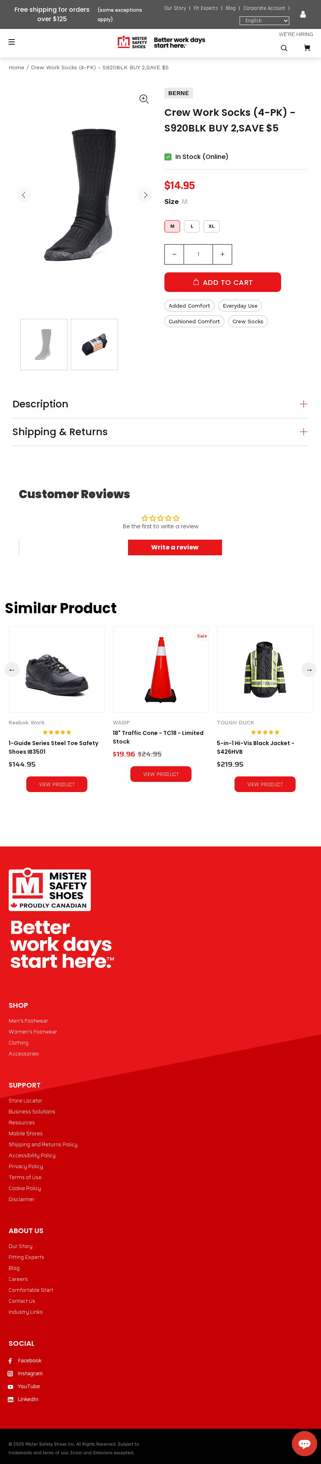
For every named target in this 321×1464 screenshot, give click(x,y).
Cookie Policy (25, 1188)
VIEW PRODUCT (56, 784)
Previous (23, 194)
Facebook (29, 1360)
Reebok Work (27, 722)
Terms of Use (25, 1177)
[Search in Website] (284, 48)
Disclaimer (21, 1199)
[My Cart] (307, 48)
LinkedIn (28, 1399)
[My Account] (303, 14)
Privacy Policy (26, 1166)
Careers (18, 1279)
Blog (231, 8)
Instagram (30, 1373)
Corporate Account (264, 8)
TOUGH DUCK (235, 722)
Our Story (175, 8)
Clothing (19, 1042)
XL (212, 226)
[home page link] (160, 42)
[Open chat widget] (304, 1443)
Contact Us (22, 1301)
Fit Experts (206, 8)
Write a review (174, 547)
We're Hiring (296, 34)
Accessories (24, 1053)
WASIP (121, 722)
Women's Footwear (33, 1031)
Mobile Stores (26, 1133)
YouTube (29, 1386)
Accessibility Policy (32, 1155)
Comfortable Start (31, 1290)
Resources (22, 1122)
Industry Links (26, 1311)
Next (145, 194)
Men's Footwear (28, 1020)
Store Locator (25, 1100)
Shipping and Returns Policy (43, 1144)
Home (16, 67)
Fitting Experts (26, 1257)
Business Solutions (32, 1111)
